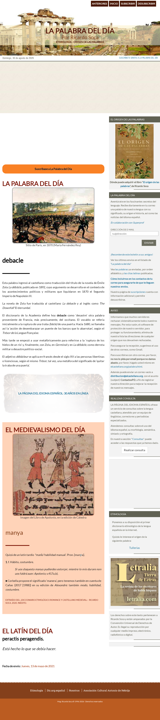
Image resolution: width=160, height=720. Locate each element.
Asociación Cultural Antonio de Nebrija (106, 690)
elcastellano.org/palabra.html (126, 366)
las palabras (121, 269)
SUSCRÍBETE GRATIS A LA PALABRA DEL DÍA (138, 58)
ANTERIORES (99, 3)
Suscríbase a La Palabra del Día (53, 169)
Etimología (36, 690)
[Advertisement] (80, 87)
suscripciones (138, 291)
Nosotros (74, 690)
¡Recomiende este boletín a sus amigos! (132, 254)
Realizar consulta (134, 450)
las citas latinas (132, 273)
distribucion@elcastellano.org (127, 375)
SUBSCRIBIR (128, 3)
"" (121, 263)
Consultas (137, 438)
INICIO (114, 3)
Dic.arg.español (56, 690)
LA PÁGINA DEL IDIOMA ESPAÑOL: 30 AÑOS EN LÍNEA (53, 393)
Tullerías (134, 547)
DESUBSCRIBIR (146, 3)
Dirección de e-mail (122, 229)
